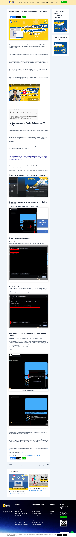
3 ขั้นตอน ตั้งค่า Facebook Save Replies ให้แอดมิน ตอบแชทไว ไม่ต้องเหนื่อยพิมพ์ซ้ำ (23, 114)
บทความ (57, 2)
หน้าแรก (20, 2)
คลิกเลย (21, 452)
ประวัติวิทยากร (52, 511)
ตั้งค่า (16, 535)
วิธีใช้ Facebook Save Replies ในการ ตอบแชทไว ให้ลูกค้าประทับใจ (20, 118)
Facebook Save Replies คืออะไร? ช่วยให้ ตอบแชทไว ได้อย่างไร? (20, 112)
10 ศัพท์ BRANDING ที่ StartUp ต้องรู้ (37, 488)
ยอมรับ (65, 535)
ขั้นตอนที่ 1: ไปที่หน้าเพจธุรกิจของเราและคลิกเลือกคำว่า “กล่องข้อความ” (21, 115)
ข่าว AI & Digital (52, 518)
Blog (10, 493)
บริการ (52, 2)
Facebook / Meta (14, 493)
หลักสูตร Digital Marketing (42, 2)
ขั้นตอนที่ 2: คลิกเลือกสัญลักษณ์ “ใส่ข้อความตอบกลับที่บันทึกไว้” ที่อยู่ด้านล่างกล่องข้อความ (24, 116)
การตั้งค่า (59, 535)
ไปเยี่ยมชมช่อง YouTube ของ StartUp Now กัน (33, 455)
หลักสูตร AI (32, 2)
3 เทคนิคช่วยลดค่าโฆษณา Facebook (17, 491)
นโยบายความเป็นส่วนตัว (42, 534)
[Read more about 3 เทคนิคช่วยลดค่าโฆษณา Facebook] (18, 481)
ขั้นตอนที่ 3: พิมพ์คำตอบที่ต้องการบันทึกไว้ (17, 117)
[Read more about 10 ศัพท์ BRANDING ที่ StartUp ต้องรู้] (38, 480)
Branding (33, 490)
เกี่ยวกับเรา (26, 2)
